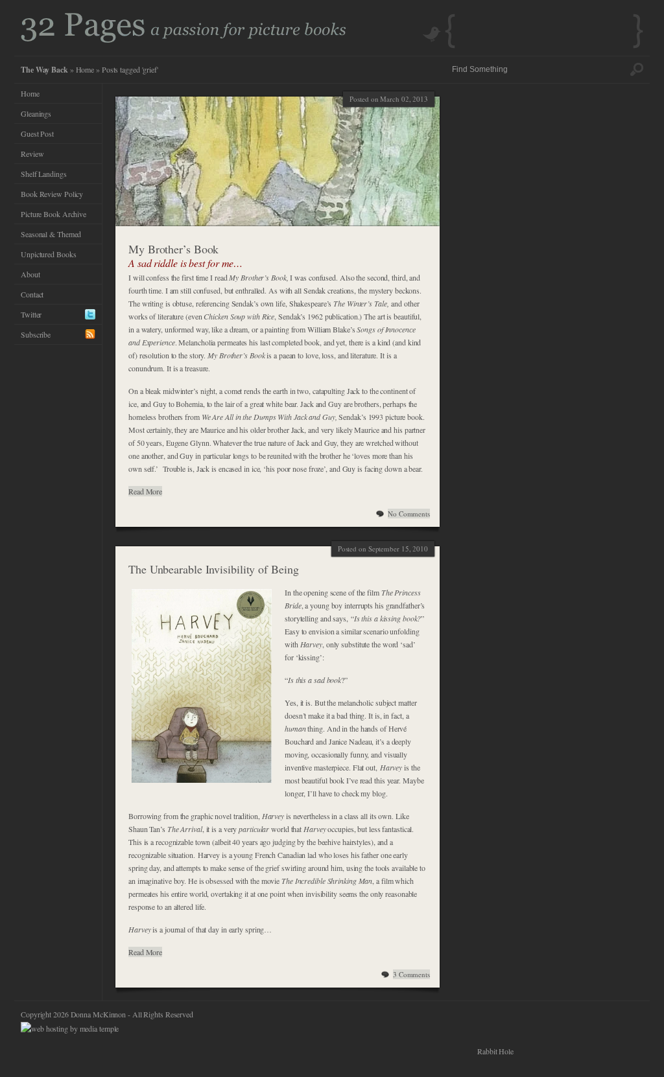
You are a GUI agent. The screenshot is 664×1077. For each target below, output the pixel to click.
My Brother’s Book (173, 249)
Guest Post (37, 133)
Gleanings (36, 113)
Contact (32, 294)
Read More (145, 491)
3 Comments (411, 974)
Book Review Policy (52, 194)
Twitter (31, 314)
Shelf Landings (44, 173)
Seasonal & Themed (51, 234)
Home (85, 69)
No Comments (409, 513)
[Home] (183, 39)
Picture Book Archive (53, 214)
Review (32, 153)
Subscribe (36, 334)
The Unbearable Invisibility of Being (213, 569)
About (30, 274)
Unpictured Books (48, 254)
